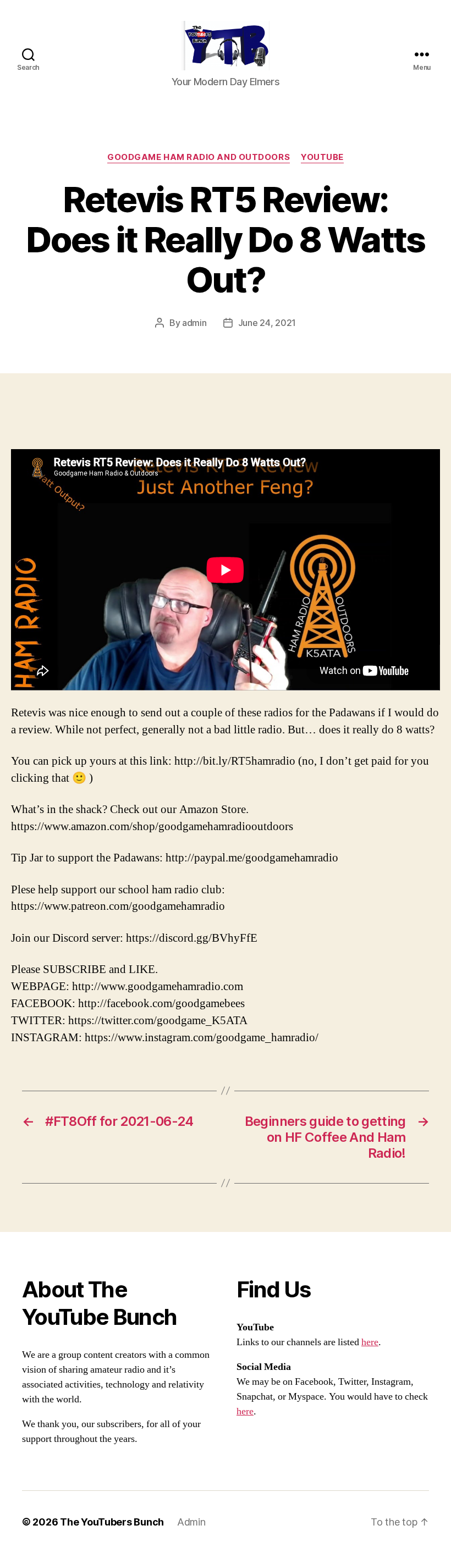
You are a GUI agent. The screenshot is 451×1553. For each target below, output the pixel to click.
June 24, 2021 (267, 322)
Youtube (322, 157)
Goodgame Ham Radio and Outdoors (198, 157)
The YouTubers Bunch (112, 1522)
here (369, 1342)
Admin (191, 1522)
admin (194, 322)
